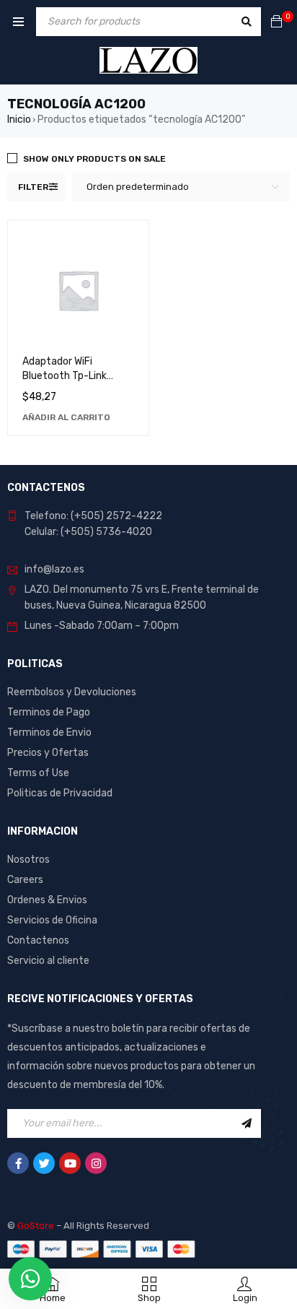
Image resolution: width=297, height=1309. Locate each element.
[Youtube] (70, 1163)
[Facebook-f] (18, 1163)
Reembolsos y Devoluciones (71, 692)
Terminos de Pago (48, 712)
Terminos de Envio (49, 732)
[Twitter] (44, 1163)
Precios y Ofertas (48, 753)
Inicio (19, 119)
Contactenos (38, 940)
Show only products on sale (94, 159)
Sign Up (246, 1123)
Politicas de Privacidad (59, 793)
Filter (33, 187)
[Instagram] (96, 1163)
